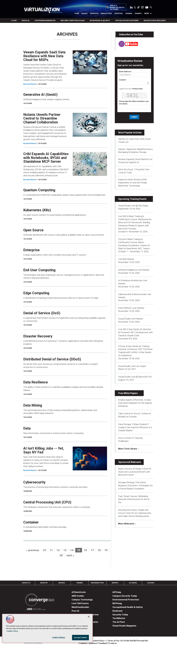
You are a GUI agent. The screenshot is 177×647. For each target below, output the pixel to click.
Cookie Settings (58, 637)
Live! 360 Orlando (126, 259)
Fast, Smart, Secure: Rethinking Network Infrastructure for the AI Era (134, 499)
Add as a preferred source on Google (117, 7)
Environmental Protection (125, 599)
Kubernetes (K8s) (37, 210)
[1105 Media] (36, 609)
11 (51, 550)
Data (27, 428)
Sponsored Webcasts (129, 462)
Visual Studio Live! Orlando (130, 318)
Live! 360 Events (80, 603)
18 (99, 550)
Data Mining (32, 405)
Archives (61, 583)
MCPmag (117, 603)
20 (61, 555)
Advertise (118, 13)
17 (92, 550)
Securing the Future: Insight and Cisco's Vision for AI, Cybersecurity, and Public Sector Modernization (134, 513)
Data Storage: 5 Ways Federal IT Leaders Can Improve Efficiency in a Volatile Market (135, 427)
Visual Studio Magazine (124, 625)
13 (64, 550)
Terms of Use (113, 641)
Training (128, 13)
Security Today (120, 614)
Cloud (14, 20)
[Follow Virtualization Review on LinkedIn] (131, 7)
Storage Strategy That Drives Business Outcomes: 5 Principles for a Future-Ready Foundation (135, 485)
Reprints (115, 583)
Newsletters (106, 13)
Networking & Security (100, 20)
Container (31, 522)
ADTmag (116, 592)
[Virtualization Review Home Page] (43, 10)
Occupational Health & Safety (127, 607)
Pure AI (75, 611)
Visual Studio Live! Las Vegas (132, 366)
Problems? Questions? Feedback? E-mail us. (98, 643)
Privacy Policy (137, 89)
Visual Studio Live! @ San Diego (133, 205)
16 (85, 550)
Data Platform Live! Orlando (131, 308)
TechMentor (118, 618)
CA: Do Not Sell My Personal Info (134, 641)
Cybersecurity (34, 482)
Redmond (117, 611)
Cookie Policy (98, 641)
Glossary (150, 583)
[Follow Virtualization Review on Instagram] (142, 7)
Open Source (33, 230)
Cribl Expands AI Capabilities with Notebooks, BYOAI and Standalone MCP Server (46, 158)
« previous (32, 550)
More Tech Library (127, 448)
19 (106, 550)
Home (77, 13)
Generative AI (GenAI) (40, 95)
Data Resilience (35, 382)
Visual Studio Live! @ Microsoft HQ (135, 376)
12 (58, 550)
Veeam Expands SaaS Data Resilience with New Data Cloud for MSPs (44, 56)
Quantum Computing (39, 190)
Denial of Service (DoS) (41, 313)
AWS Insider (78, 596)
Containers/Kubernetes (45, 20)
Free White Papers (128, 393)
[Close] (88, 616)
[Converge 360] (39, 600)
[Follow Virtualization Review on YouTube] (146, 7)
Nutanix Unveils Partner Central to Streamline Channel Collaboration (42, 118)
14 (71, 550)
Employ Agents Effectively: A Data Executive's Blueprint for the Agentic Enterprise (135, 403)
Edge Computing (36, 293)
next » (70, 555)
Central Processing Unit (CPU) (47, 502)
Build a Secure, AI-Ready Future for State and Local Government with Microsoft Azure (134, 471)
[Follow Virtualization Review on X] (135, 7)
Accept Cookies (80, 637)
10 (44, 550)
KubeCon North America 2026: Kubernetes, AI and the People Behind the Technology (132, 182)
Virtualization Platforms (127, 20)
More (146, 13)
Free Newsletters (97, 583)
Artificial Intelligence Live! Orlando (133, 270)
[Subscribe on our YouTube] (127, 46)
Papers (84, 13)
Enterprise (31, 250)
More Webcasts (126, 523)
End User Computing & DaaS (73, 20)
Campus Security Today (124, 596)
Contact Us (26, 583)
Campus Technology (82, 599)
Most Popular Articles (130, 132)
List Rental (133, 583)
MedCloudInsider (80, 607)
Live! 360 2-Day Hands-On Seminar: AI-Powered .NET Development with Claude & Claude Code (135, 332)
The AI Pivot (118, 622)
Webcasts (94, 13)
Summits (138, 13)
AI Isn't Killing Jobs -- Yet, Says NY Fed (43, 450)
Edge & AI (25, 20)
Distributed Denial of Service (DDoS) (52, 359)
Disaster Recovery (37, 336)
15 (78, 550)
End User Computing (39, 270)
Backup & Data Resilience (155, 20)
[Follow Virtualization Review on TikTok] (138, 7)
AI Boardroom (79, 592)
